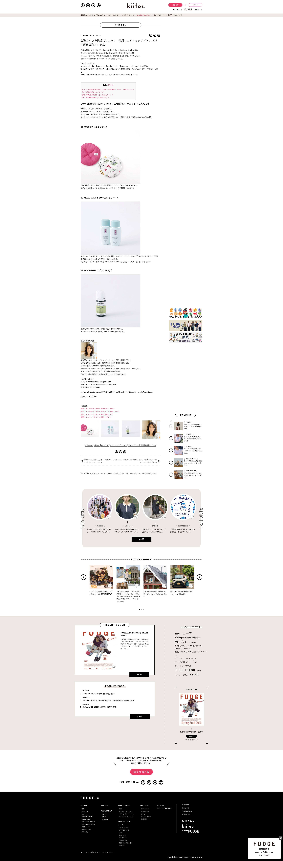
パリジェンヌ (183, 662)
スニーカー (178, 675)
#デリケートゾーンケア (118, 445)
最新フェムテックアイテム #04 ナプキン (96, 417)
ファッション (145, 809)
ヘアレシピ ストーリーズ (126, 814)
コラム (121, 833)
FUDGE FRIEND (185, 670)
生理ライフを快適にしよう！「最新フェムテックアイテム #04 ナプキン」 (140, 461)
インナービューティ (114, 15)
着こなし (181, 641)
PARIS (104, 817)
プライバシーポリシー (108, 852)
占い (195, 662)
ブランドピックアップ (88, 822)
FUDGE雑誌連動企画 (194, 646)
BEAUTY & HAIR (124, 805)
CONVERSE (193, 642)
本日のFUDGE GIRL (191, 659)
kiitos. (87, 474)
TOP (82, 474)
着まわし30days (180, 646)
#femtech (89, 445)
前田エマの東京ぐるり (125, 843)
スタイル (186, 648)
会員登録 (175, 5)
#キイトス (104, 445)
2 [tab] (141, 609)
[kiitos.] (136, 5)
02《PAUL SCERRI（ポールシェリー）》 (98, 95)
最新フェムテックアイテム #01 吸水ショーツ (97, 409)
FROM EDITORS (187, 811)
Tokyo (178, 633)
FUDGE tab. (105, 805)
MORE (139, 674)
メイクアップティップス (126, 817)
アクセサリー (86, 832)
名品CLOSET (85, 811)
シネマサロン (123, 840)
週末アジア (122, 835)
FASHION (84, 805)
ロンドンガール (183, 665)
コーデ (187, 633)
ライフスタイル (123, 827)
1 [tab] (139, 609)
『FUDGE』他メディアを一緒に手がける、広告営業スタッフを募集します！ (109, 700)
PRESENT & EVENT (164, 808)
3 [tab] (143, 609)
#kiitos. (96, 445)
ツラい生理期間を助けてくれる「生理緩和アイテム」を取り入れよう (108, 89)
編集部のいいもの (86, 15)
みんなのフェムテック (144, 15)
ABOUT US (84, 852)
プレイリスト (123, 838)
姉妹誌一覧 (185, 808)
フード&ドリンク (124, 830)
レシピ (143, 814)
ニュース (84, 814)
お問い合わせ (94, 852)
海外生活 (144, 819)
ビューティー (145, 811)
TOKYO (104, 814)
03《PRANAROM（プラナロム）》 (95, 97)
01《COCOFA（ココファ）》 (93, 92)
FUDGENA (178, 649)
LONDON (105, 819)
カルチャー (122, 825)
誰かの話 (121, 845)
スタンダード (86, 827)
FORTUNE (160, 805)
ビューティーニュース (125, 811)
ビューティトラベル (159, 15)
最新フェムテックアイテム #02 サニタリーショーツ (100, 411)
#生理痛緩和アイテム (148, 445)
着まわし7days (86, 829)
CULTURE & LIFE (124, 821)
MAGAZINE (185, 805)
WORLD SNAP (106, 811)
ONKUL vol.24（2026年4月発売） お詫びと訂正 (99, 707)
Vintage (194, 675)
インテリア (179, 658)
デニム (185, 675)
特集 (83, 809)
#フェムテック (134, 445)
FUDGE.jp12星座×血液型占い (187, 637)
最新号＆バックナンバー (175, 15)
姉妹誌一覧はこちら (191, 740)
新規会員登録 (141, 772)
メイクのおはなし (99, 15)
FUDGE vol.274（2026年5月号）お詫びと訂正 (99, 694)
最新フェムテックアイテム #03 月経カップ (97, 414)
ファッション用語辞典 (88, 824)
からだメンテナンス (128, 15)
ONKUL (199, 671)
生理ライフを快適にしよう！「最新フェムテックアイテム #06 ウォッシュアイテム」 (103, 461)
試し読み (191, 736)
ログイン (195, 5)
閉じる (110, 85)
